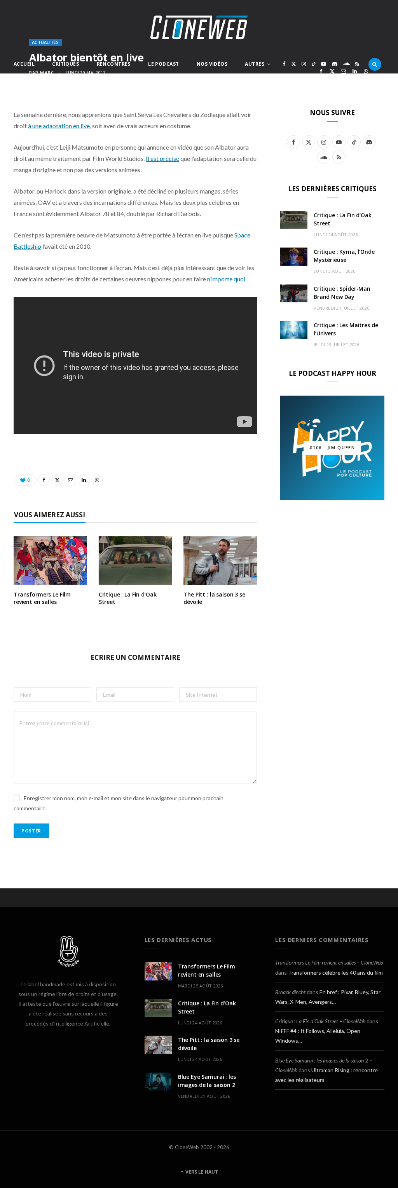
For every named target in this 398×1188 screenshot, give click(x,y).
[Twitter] (332, 71)
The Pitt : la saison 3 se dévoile (214, 598)
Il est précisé (162, 158)
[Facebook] (321, 71)
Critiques (65, 64)
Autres (254, 64)
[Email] (343, 71)
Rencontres (114, 64)
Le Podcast (163, 64)
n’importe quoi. (226, 279)
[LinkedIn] (355, 71)
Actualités (45, 42)
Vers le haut (201, 1172)
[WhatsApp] (366, 71)
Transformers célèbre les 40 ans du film (335, 972)
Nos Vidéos (212, 64)
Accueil (24, 64)
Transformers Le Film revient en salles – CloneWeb (329, 962)
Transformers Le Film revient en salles (42, 598)
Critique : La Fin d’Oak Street (128, 598)
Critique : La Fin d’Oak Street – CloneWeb (320, 1021)
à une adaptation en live (59, 125)
